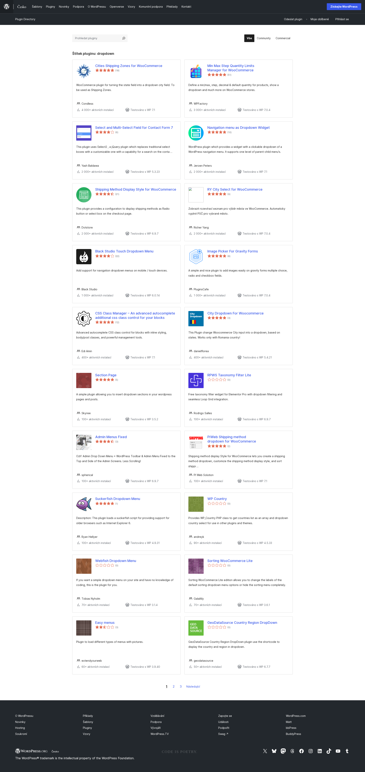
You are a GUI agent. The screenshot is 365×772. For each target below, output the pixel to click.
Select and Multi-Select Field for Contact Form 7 (134, 128)
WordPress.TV (160, 733)
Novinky (20, 721)
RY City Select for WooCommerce (235, 189)
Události (223, 721)
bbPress (291, 727)
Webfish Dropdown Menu (115, 561)
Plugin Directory (25, 19)
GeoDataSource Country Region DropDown (242, 623)
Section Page (106, 375)
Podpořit (223, 727)
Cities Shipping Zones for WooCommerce (128, 66)
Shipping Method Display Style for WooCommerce (135, 189)
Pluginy (87, 727)
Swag (223, 733)
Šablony (88, 721)
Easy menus (105, 623)
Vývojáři (156, 727)
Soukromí (21, 733)
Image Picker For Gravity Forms (232, 251)
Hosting (20, 727)
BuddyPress (293, 733)
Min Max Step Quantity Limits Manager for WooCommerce (230, 68)
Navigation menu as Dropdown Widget (238, 128)
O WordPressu (24, 715)
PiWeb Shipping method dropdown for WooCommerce (231, 439)
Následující (193, 686)
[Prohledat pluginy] (124, 38)
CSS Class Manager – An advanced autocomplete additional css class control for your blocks (135, 315)
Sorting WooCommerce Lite (230, 561)
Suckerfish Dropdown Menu (117, 499)
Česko (55, 751)
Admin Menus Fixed (111, 437)
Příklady (88, 715)
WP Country (217, 499)
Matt (289, 721)
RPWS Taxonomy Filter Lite (229, 375)
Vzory (86, 733)
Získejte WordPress (344, 6)
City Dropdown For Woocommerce (235, 313)
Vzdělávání (157, 715)
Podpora (156, 721)
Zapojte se (225, 715)
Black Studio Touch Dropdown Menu (124, 251)
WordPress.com (296, 715)
